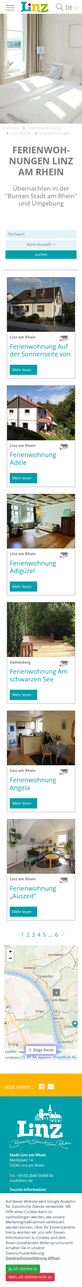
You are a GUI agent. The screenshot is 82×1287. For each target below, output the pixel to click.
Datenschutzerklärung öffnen (33, 1258)
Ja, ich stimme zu (23, 1268)
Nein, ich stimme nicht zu (30, 1276)
